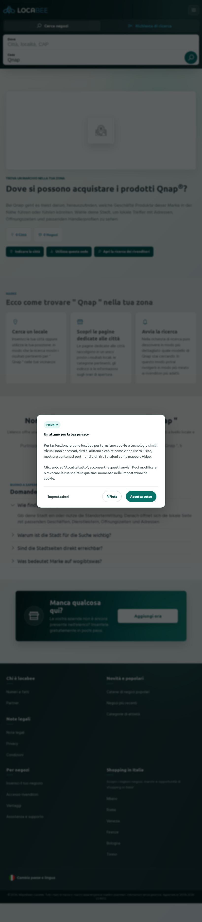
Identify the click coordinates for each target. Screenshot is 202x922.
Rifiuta (112, 496)
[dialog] (101, 460)
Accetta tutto (141, 496)
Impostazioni (58, 496)
